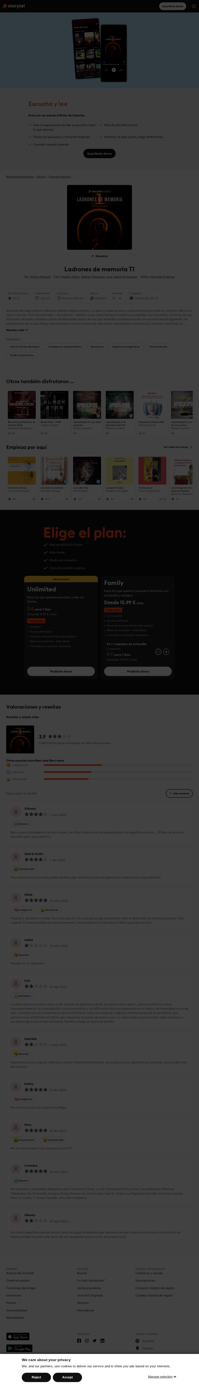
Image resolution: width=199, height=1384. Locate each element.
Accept (67, 1377)
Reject (36, 1377)
